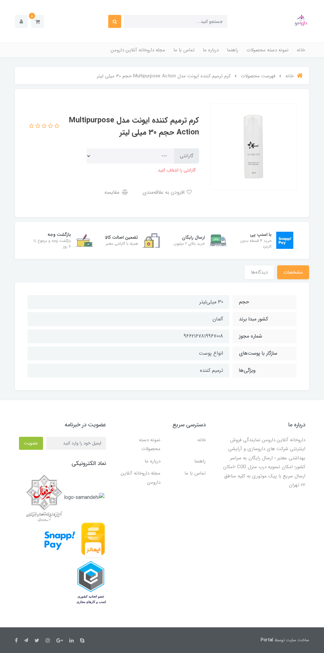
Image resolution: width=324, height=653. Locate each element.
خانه (301, 50)
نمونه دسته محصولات (267, 50)
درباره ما (211, 50)
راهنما (232, 50)
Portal (267, 640)
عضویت (31, 443)
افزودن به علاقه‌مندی (164, 192)
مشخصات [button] (293, 272)
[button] (37, 21)
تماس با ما (184, 50)
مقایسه (112, 192)
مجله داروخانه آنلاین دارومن (138, 50)
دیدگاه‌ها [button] (259, 272)
